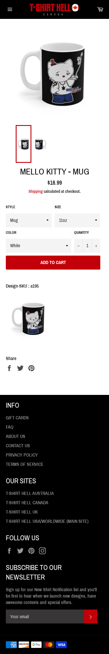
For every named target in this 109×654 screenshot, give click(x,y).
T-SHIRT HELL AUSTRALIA (30, 493)
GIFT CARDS (17, 417)
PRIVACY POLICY (22, 454)
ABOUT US (15, 436)
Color (11, 233)
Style (10, 207)
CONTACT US (18, 445)
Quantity (81, 233)
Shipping (35, 191)
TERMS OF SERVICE (25, 464)
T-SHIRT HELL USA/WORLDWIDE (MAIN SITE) (47, 521)
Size (58, 207)
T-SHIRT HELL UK (22, 511)
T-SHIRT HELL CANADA (27, 502)
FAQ (9, 427)
